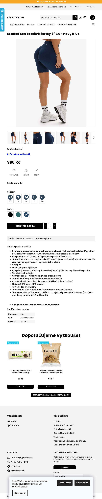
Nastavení (20, 493)
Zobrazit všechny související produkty (51, 395)
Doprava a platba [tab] (43, 238)
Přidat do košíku (25, 225)
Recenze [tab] (20, 238)
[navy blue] (26, 214)
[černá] (10, 214)
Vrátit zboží (59, 437)
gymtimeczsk (17, 470)
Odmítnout (65, 482)
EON (22, 314)
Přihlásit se (64, 467)
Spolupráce (13, 425)
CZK (77, 6)
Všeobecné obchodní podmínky (69, 441)
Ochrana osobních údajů (66, 444)
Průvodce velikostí (18, 154)
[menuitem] (17, 25)
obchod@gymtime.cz (22, 457)
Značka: (14, 149)
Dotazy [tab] (29, 238)
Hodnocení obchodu (56, 7)
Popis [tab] (11, 238)
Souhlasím (82, 482)
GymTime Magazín (34, 7)
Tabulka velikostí (62, 429)
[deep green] (18, 214)
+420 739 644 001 (19, 462)
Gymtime (11, 421)
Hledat (75, 17)
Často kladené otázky (64, 433)
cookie (24, 486)
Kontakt (57, 421)
